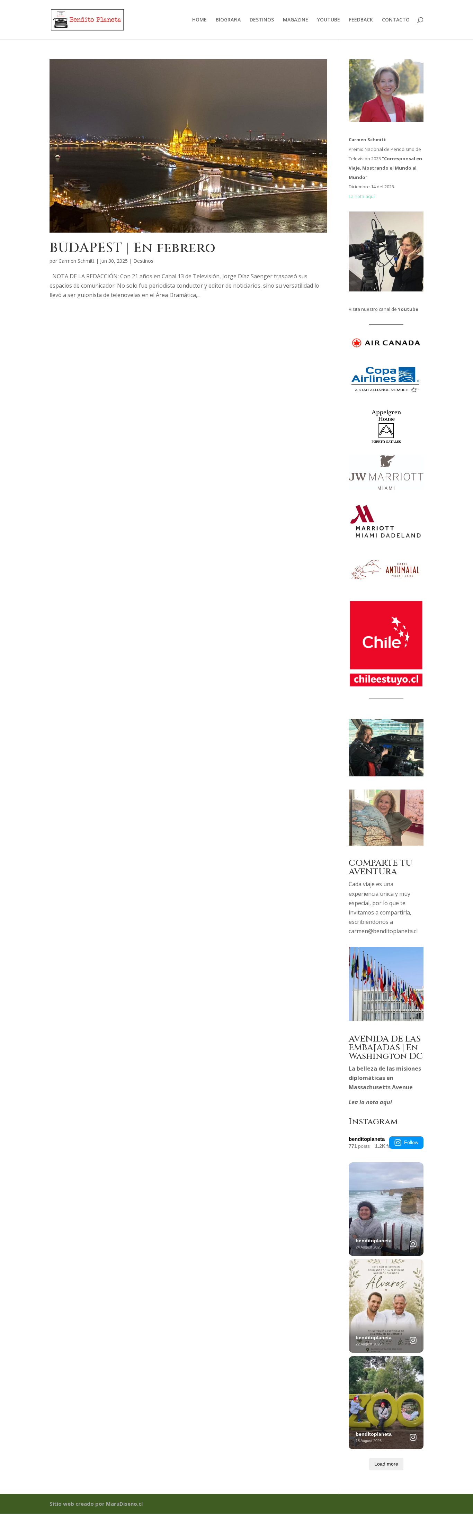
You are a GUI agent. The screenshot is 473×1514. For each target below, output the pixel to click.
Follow (411, 1142)
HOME (199, 20)
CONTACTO (396, 20)
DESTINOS (262, 20)
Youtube (408, 309)
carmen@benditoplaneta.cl (383, 931)
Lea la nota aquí (370, 1102)
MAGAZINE (295, 20)
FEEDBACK (361, 20)
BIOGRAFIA (228, 20)
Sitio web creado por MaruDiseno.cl (96, 1503)
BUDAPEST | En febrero (133, 248)
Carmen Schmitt (77, 261)
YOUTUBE (328, 20)
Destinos (143, 261)
